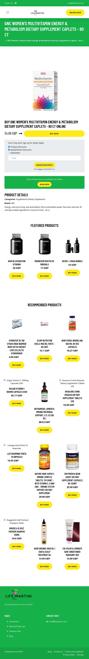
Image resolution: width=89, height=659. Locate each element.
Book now (44, 184)
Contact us (58, 651)
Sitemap (80, 654)
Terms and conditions (74, 651)
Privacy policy (69, 654)
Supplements (21, 199)
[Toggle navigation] (8, 12)
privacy (40, 169)
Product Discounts (19, 147)
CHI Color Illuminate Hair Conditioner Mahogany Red (72, 551)
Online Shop (75, 12)
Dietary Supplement (36, 199)
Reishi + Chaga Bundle (72, 261)
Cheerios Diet (15, 631)
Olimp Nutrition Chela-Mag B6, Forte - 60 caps (44, 343)
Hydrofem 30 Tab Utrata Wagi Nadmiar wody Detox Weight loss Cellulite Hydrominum (16, 347)
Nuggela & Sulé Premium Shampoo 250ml (17, 531)
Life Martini (14, 621)
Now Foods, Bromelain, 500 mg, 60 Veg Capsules (72, 343)
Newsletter (15, 153)
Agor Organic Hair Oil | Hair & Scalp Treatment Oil (44, 551)
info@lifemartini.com (76, 3)
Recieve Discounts (44, 165)
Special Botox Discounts (21, 150)
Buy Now (54, 133)
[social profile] (15, 3)
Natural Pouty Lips (17, 626)
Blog (11, 636)
